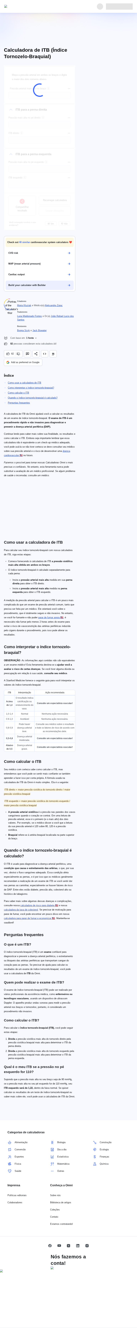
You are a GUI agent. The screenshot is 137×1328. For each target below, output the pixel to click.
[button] (40, 242)
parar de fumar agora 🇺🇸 (50, 617)
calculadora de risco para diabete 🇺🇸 (39, 905)
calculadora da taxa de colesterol (21, 909)
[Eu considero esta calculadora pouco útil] (18, 353)
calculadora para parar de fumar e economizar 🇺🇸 (29, 918)
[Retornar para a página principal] (20, 6)
